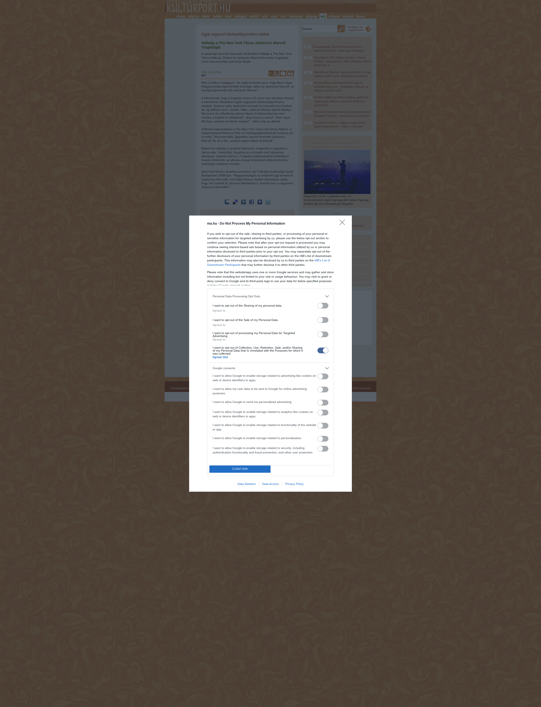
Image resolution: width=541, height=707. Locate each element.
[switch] (322, 305)
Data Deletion (247, 484)
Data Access (270, 484)
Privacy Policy (294, 484)
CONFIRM (240, 469)
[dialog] (270, 354)
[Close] (344, 224)
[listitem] (270, 296)
